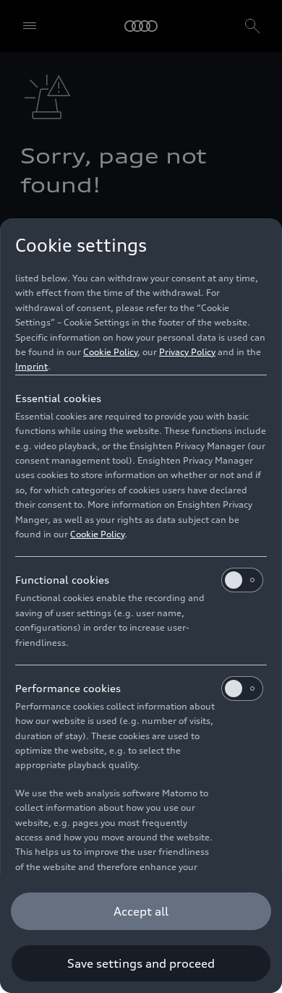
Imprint (31, 366)
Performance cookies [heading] (68, 688)
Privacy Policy (187, 351)
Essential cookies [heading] (58, 398)
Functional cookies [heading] (62, 580)
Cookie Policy (110, 351)
